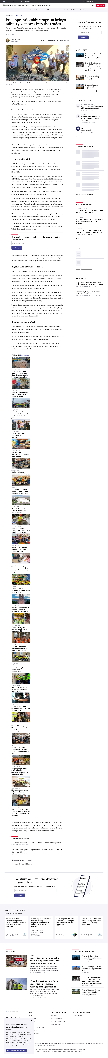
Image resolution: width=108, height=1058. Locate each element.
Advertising (53, 1015)
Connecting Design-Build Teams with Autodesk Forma (88, 293)
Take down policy (56, 1051)
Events (39, 5)
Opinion (28, 5)
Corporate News (34, 9)
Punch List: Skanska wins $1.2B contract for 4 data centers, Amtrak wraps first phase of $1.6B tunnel (94, 67)
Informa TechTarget (62, 1043)
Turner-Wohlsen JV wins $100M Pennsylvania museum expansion (91, 992)
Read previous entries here (41, 97)
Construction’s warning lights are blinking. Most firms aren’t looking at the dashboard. (45, 960)
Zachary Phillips (15, 39)
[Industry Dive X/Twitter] (15, 1017)
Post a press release (87, 194)
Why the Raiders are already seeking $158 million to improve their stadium (89, 221)
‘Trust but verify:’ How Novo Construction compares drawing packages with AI (44, 983)
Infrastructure (51, 9)
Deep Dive (21, 5)
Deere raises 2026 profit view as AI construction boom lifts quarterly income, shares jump (89, 232)
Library (34, 5)
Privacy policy (37, 1051)
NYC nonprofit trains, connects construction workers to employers (36, 843)
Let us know (22, 104)
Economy (43, 9)
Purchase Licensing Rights (36, 1027)
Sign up (101, 5)
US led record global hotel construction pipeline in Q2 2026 (92, 969)
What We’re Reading (34, 1033)
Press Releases (46, 5)
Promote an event (86, 269)
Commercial (25, 9)
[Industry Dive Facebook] (11, 1017)
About (30, 1015)
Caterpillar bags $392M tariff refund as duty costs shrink (89, 211)
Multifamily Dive (26, 1)
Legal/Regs (83, 9)
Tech (68, 9)
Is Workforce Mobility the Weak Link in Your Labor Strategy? (91, 118)
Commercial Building (25, 864)
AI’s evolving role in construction (88, 130)
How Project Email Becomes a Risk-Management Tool (92, 107)
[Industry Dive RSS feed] (19, 1017)
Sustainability (75, 9)
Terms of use (46, 1051)
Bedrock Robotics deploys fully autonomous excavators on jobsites (93, 88)
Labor (58, 9)
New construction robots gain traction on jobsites (93, 78)
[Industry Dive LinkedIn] (7, 1017)
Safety (63, 9)
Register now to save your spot (16, 1050)
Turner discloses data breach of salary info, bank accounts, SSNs (93, 56)
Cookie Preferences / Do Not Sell (72, 1051)
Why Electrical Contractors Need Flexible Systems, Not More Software (90, 284)
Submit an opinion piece (57, 1021)
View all (78, 137)
